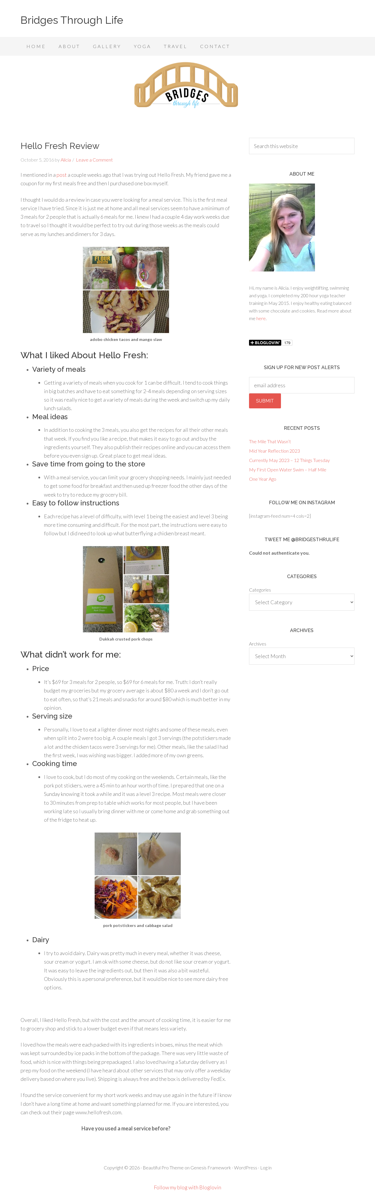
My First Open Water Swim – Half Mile (287, 469)
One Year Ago (262, 479)
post (62, 174)
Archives (257, 643)
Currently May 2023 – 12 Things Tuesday (289, 460)
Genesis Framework (210, 1167)
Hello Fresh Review (60, 146)
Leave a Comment (94, 159)
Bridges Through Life (72, 20)
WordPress (245, 1167)
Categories (260, 589)
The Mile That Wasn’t (270, 441)
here (261, 318)
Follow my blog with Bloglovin (187, 1187)
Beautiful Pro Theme (163, 1167)
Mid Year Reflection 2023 (274, 451)
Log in (266, 1167)
